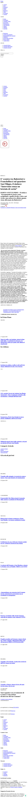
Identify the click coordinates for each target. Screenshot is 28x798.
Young (4, 9)
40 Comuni (5, 94)
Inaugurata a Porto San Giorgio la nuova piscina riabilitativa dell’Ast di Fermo (12, 417)
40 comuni (5, 13)
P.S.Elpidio (5, 20)
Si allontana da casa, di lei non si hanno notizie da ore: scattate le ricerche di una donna (14, 542)
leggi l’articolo (18, 245)
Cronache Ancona (7, 47)
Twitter (4, 773)
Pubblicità (5, 37)
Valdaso (5, 26)
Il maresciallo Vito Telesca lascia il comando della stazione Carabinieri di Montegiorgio (13, 498)
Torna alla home (4, 452)
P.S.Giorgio (5, 22)
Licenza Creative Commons (16, 787)
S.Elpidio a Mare (7, 21)
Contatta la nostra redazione (6, 699)
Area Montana (6, 25)
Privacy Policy (6, 39)
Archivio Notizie (4, 448)
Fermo (4, 19)
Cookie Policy (6, 40)
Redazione (5, 33)
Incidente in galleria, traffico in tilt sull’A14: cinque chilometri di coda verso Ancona (13, 365)
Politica (4, 8)
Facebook (5, 771)
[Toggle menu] (2, 56)
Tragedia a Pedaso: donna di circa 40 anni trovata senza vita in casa (12, 685)
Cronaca (5, 4)
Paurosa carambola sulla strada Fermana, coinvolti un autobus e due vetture (13, 616)
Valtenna (5, 27)
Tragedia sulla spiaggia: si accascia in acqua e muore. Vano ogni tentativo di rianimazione (13, 477)
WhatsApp (13, 710)
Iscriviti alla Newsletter (8, 38)
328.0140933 (16, 707)
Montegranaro (6, 23)
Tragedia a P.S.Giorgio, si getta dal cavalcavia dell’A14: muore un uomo (13, 662)
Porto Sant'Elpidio (4, 451)
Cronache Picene (7, 45)
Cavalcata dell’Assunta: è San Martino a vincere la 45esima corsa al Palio (14, 565)
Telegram (13, 713)
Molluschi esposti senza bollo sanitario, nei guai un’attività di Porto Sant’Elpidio (14, 442)
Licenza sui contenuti (7, 34)
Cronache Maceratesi (7, 46)
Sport (4, 5)
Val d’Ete (5, 28)
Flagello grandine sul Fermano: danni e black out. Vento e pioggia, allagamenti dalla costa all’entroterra (13, 640)
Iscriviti (15, 780)
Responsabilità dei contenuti (9, 35)
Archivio (5, 14)
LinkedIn (5, 774)
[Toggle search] (2, 126)
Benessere (5, 10)
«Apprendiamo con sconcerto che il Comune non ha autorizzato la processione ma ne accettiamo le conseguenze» (13, 594)
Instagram (5, 775)
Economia (5, 7)
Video (4, 12)
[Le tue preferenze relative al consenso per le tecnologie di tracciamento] (25, 795)
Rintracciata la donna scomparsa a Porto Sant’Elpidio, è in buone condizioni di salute (13, 519)
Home (2, 1)
